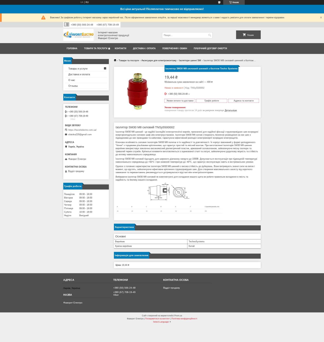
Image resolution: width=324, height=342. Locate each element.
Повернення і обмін (174, 48)
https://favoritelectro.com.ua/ (82, 130)
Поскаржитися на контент (157, 318)
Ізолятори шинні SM (190, 60)
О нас (71, 80)
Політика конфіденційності (184, 318)
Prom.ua (178, 315)
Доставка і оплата (144, 48)
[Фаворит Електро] (78, 35)
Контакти (120, 48)
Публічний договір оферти (210, 48)
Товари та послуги (95, 48)
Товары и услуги (77, 68)
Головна (72, 48)
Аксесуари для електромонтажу (159, 60)
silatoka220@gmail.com (80, 134)
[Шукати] (210, 35)
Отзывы (73, 85)
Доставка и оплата (79, 74)
